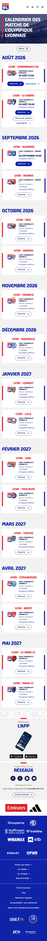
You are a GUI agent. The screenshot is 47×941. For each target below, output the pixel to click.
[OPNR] (32, 853)
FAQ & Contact (23, 888)
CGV (24, 893)
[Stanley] (13, 853)
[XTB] (34, 839)
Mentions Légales (23, 898)
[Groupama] (16, 823)
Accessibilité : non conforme (23, 903)
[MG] (32, 823)
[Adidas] (35, 808)
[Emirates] (16, 808)
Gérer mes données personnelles (23, 908)
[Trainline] (34, 831)
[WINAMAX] (16, 840)
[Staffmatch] (14, 831)
